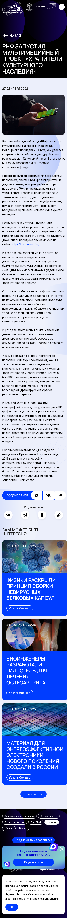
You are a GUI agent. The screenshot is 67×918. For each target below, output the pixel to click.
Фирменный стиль (14, 822)
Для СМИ (36, 822)
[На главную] (12, 9)
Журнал (9, 828)
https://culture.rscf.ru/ (25, 244)
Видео (22, 828)
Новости (51, 822)
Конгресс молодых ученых (19, 816)
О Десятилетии (48, 816)
